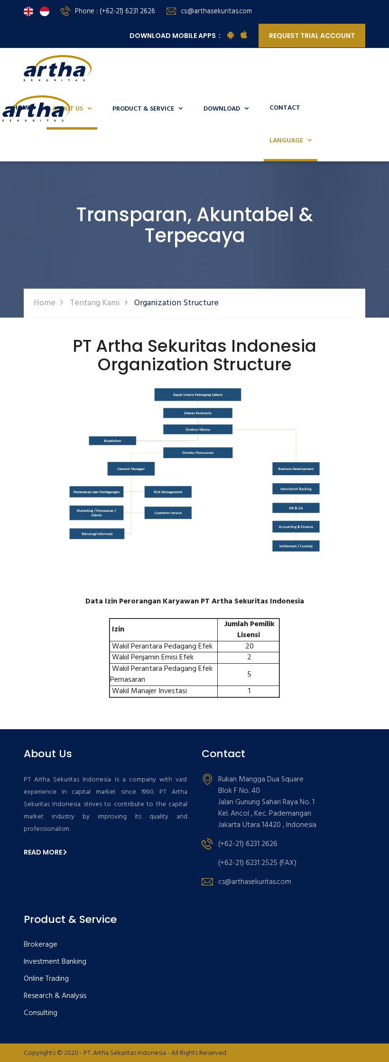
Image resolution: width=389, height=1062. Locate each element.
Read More (43, 852)
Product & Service (147, 108)
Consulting (40, 1013)
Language (290, 140)
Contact (284, 108)
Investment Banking (55, 962)
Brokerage (40, 945)
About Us (72, 108)
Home (45, 303)
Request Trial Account (312, 35)
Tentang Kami (95, 303)
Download (226, 108)
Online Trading (46, 979)
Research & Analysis (55, 996)
